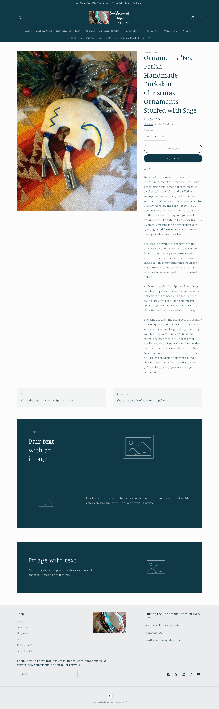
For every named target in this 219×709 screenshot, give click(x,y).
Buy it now (173, 158)
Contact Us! (23, 627)
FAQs (19, 639)
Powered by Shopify (119, 702)
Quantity (148, 130)
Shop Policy (23, 633)
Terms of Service (26, 644)
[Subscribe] (73, 674)
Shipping (148, 124)
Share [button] (151, 168)
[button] (20, 17)
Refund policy (24, 650)
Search (21, 621)
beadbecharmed (104, 702)
